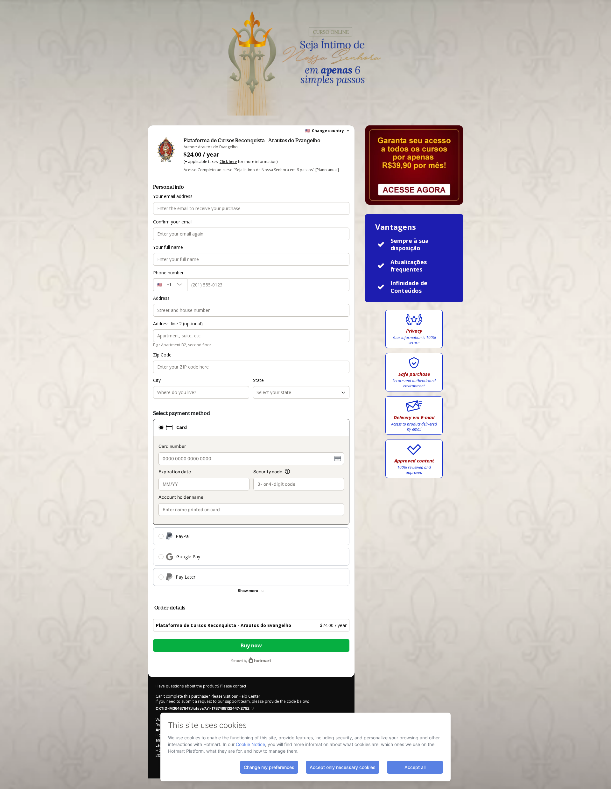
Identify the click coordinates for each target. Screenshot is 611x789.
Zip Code (162, 355)
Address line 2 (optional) (178, 324)
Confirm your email (173, 222)
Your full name (168, 247)
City (157, 380)
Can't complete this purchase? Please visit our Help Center (208, 696)
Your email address (173, 196)
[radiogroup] (251, 502)
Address (161, 298)
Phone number (168, 273)
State (258, 380)
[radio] (161, 427)
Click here (228, 161)
